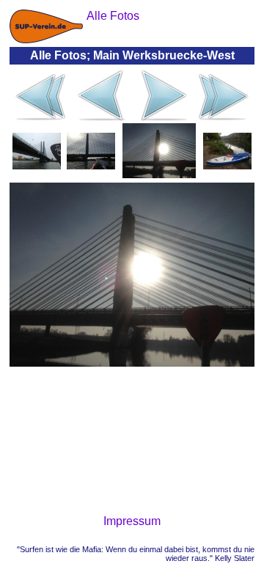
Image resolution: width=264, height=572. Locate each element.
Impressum (132, 521)
